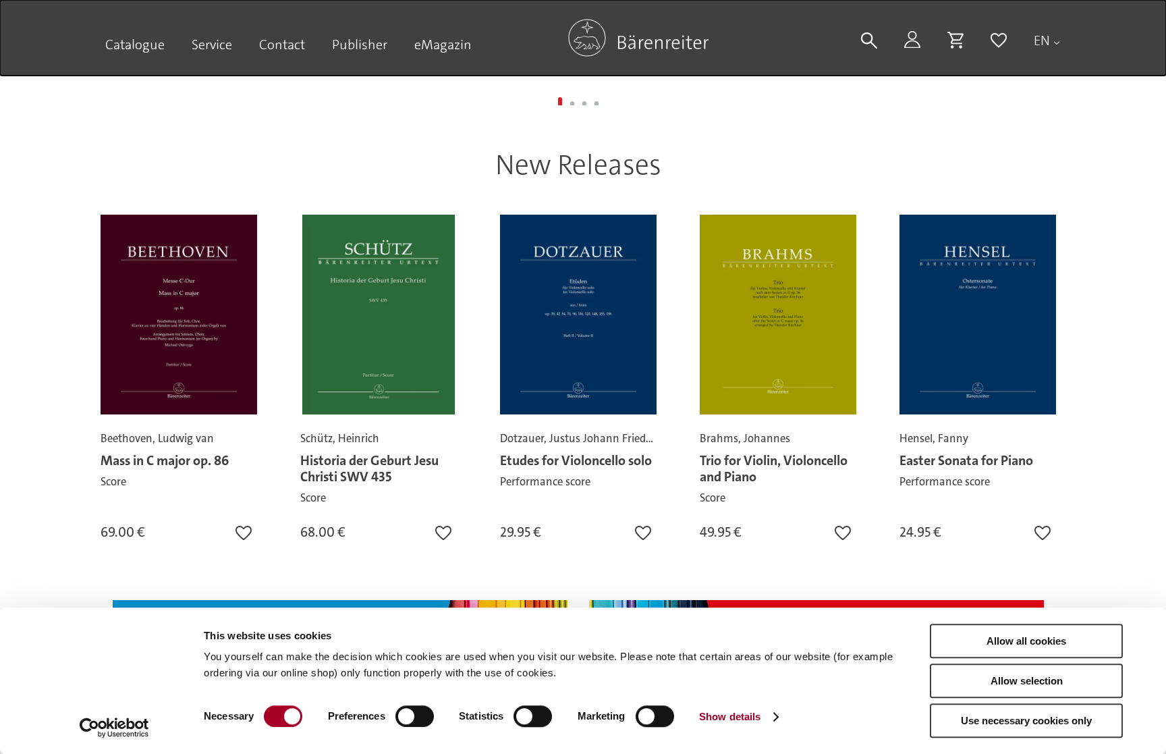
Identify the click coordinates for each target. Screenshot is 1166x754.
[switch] (414, 716)
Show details (729, 716)
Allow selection (1027, 680)
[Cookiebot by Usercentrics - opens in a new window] (114, 728)
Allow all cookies (1026, 641)
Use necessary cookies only (1026, 720)
